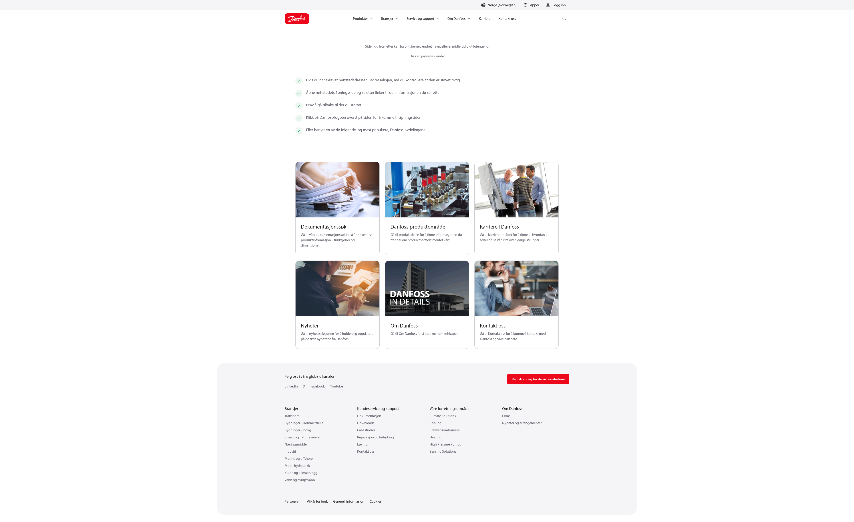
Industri (290, 451)
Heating (435, 437)
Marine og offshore (299, 458)
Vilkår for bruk (317, 501)
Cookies (375, 501)
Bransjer (291, 408)
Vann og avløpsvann (300, 480)
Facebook (317, 386)
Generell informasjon (348, 501)
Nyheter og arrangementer (522, 423)
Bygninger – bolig (298, 430)
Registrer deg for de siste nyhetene (538, 379)
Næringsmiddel (296, 444)
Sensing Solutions (443, 451)
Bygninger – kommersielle (304, 423)
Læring (362, 444)
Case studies (366, 430)
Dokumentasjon (369, 416)
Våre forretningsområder (450, 408)
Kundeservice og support (378, 408)
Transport (292, 416)
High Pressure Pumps (445, 444)
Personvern (293, 501)
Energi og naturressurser (302, 437)
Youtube (336, 386)
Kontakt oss (365, 451)
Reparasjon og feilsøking (375, 437)
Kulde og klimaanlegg (301, 472)
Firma (506, 416)
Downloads (365, 423)
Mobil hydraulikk (297, 465)
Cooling (435, 423)
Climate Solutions (443, 416)
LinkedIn (291, 386)
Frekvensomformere (445, 430)
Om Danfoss (512, 408)
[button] (530, 4)
